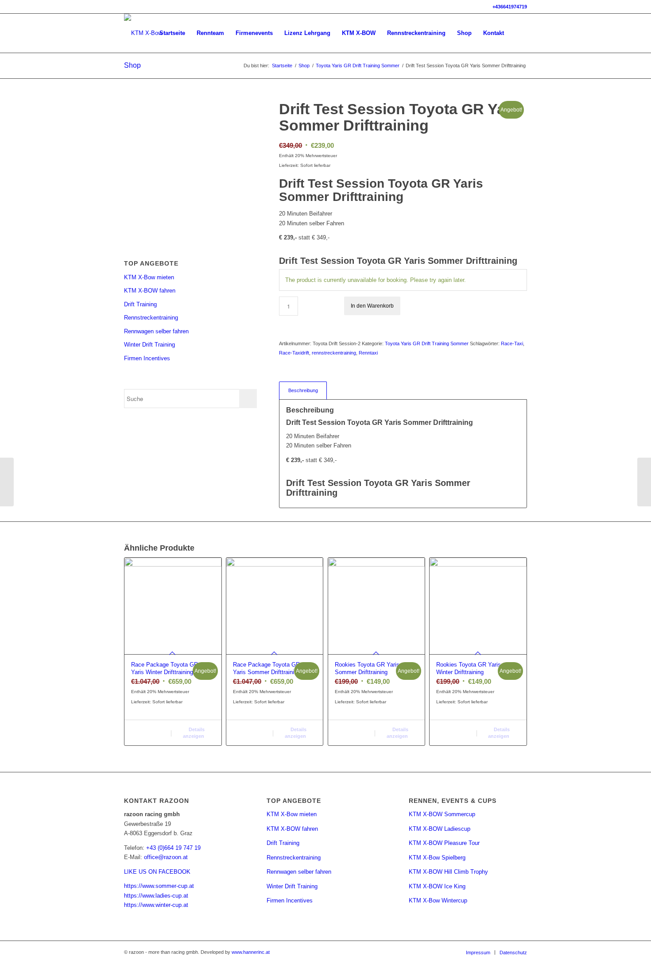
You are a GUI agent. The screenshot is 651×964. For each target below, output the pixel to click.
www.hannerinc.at (251, 952)
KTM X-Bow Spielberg (437, 857)
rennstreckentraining (334, 352)
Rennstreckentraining (151, 317)
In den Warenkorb (372, 306)
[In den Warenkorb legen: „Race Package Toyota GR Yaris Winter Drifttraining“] (150, 729)
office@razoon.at (166, 857)
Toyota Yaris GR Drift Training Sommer (427, 343)
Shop (132, 65)
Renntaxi (368, 352)
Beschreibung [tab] (303, 390)
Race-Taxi (512, 343)
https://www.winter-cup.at (156, 905)
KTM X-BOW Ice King (437, 886)
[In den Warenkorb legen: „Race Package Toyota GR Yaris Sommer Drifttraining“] (252, 729)
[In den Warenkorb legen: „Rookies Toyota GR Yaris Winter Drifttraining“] (455, 729)
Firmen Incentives (147, 358)
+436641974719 (509, 6)
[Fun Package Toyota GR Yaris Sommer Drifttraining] (644, 482)
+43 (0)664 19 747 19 (173, 847)
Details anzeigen (194, 733)
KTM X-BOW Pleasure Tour (444, 843)
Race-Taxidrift (294, 352)
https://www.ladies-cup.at (156, 895)
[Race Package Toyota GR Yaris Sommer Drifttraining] (7, 482)
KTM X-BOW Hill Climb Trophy (448, 871)
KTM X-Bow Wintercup (438, 900)
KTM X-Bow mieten (149, 277)
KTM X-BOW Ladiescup (439, 828)
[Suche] (518, 33)
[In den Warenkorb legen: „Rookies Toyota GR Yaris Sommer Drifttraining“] (354, 729)
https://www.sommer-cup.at (159, 886)
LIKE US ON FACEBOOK (157, 871)
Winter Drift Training (149, 344)
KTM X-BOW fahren (149, 290)
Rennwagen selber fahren (156, 331)
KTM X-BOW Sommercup (442, 814)
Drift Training (140, 304)
